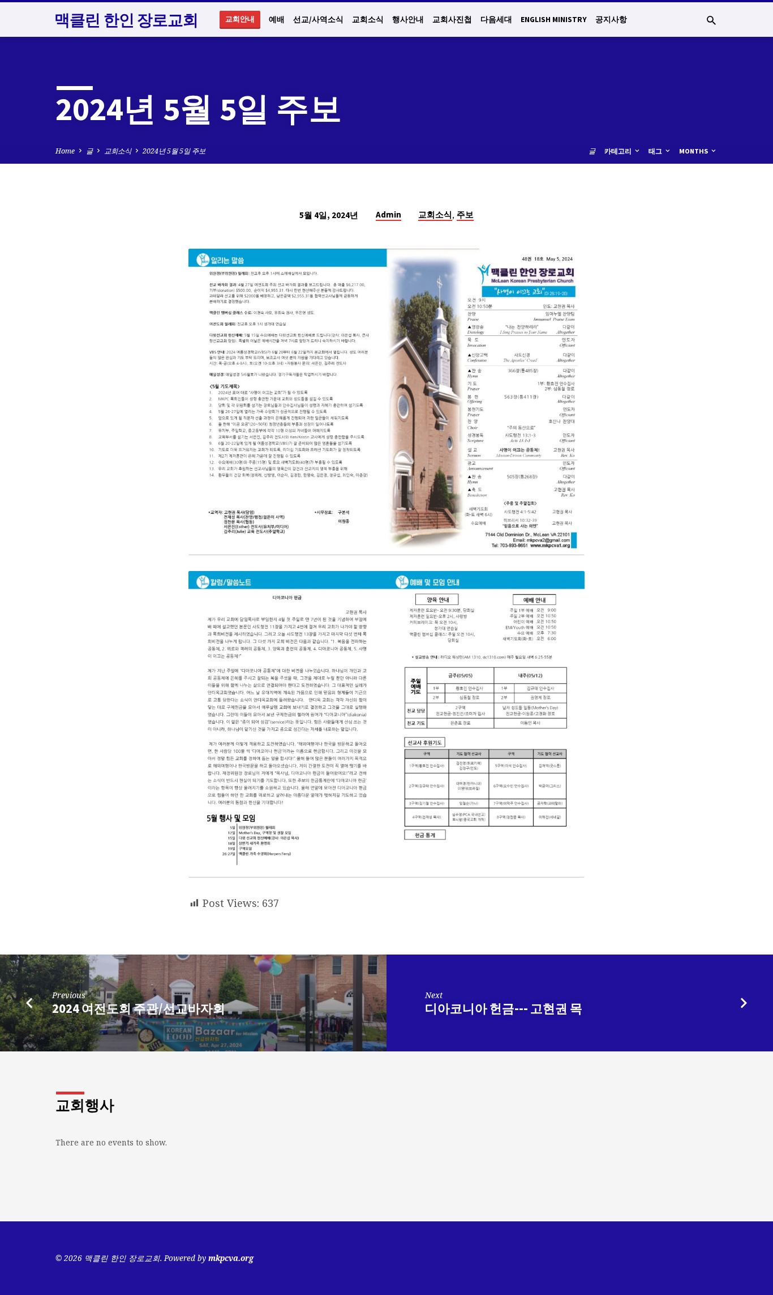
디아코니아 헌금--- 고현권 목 (503, 1008)
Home (65, 151)
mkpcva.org (231, 1258)
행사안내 (408, 19)
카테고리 (618, 151)
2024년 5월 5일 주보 (174, 151)
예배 (277, 19)
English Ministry (554, 19)
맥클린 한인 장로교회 (126, 20)
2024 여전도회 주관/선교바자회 (138, 1008)
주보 (465, 214)
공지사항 (611, 19)
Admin (388, 214)
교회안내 (240, 19)
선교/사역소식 (318, 19)
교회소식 (368, 19)
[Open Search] (711, 20)
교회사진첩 (452, 19)
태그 (656, 151)
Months (694, 151)
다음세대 (496, 19)
